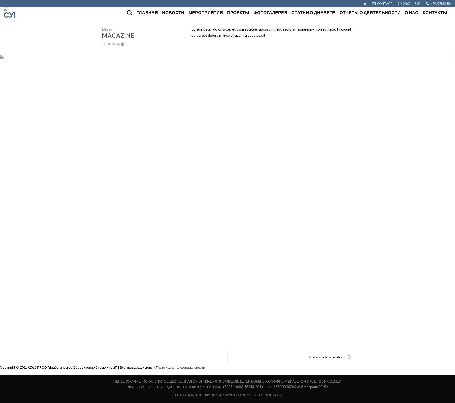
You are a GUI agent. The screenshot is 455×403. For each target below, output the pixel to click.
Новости (173, 12)
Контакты (435, 12)
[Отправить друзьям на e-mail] (113, 44)
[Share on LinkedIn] (122, 44)
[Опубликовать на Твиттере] (108, 44)
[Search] (129, 12)
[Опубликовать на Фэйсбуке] (104, 44)
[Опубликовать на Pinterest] (118, 44)
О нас (412, 12)
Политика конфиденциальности (180, 367)
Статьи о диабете (313, 12)
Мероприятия (206, 12)
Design (107, 29)
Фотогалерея (270, 12)
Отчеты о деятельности (370, 12)
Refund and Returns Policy (228, 395)
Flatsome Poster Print (327, 357)
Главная (147, 12)
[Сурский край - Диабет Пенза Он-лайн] (27, 13)
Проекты (238, 12)
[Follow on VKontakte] (364, 3)
